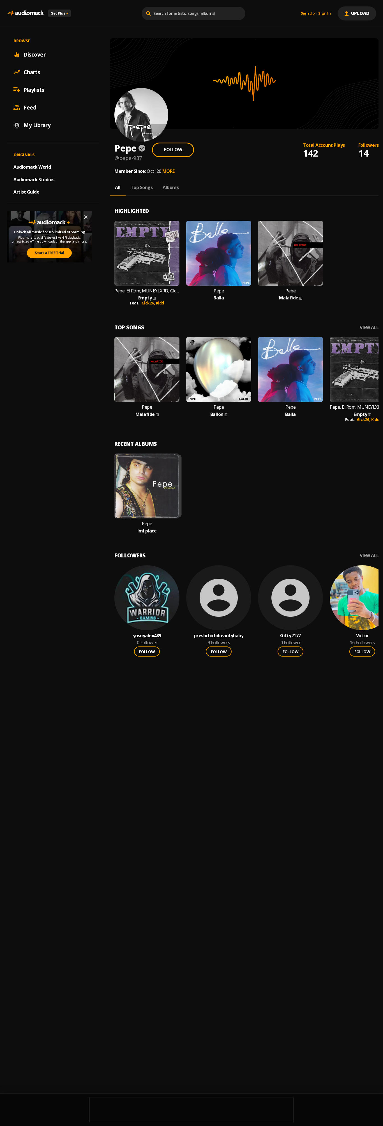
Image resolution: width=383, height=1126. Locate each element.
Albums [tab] (171, 187)
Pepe (219, 291)
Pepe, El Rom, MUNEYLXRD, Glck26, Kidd (146, 291)
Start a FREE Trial (49, 252)
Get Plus (59, 13)
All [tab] (118, 187)
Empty (145, 298)
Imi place (147, 531)
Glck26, (149, 303)
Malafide (288, 298)
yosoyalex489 (147, 636)
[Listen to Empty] (146, 253)
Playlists (34, 89)
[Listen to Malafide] (290, 253)
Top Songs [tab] (142, 187)
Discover (34, 54)
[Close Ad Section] (86, 217)
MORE (168, 171)
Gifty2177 (290, 636)
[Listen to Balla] (218, 253)
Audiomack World (32, 167)
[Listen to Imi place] (146, 485)
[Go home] (25, 13)
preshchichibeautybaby (219, 636)
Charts (32, 72)
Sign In (324, 13)
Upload (360, 13)
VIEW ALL (369, 328)
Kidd (160, 303)
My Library (37, 125)
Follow (173, 149)
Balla (218, 298)
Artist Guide (26, 192)
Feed (30, 107)
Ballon (216, 414)
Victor (362, 636)
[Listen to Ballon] (218, 369)
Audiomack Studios (33, 179)
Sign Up (308, 13)
